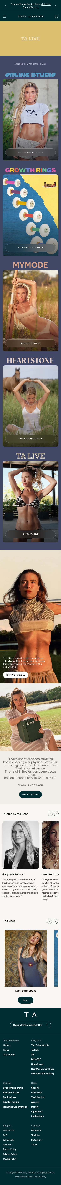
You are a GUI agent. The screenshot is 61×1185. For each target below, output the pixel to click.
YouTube (35, 1135)
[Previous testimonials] (50, 813)
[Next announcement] (55, 5)
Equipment (36, 1111)
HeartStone (37, 1064)
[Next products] (55, 921)
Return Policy (9, 1149)
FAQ (5, 1135)
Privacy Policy (10, 1154)
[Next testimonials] (56, 813)
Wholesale (8, 1139)
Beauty (35, 1106)
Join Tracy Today (30, 794)
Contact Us (8, 1130)
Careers (7, 1144)
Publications (37, 1116)
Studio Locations (11, 1092)
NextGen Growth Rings (42, 1068)
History (6, 1045)
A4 (32, 1054)
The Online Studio (40, 1045)
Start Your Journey (15, 674)
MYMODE (36, 1059)
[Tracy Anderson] (30, 16)
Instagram (36, 1139)
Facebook (36, 1130)
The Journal (9, 1054)
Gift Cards (36, 1092)
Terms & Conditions (23, 1176)
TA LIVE (35, 1049)
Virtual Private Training (42, 1073)
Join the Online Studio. (37, 6)
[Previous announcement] (5, 5)
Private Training (11, 1101)
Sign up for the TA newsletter (27, 1024)
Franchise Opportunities (15, 1106)
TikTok (34, 1144)
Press (6, 1049)
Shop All (35, 1087)
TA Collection (38, 1097)
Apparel (35, 1101)
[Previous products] (49, 921)
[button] (4, 16)
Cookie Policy (10, 1158)
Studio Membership (13, 1087)
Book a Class (9, 1097)
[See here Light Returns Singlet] (25, 967)
